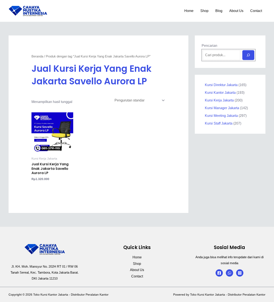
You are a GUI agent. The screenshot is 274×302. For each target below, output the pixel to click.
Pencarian (209, 45)
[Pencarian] (248, 55)
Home (189, 11)
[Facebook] (219, 273)
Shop (204, 11)
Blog (218, 11)
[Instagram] (239, 273)
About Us (236, 11)
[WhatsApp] (229, 273)
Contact (256, 11)
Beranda (37, 56)
